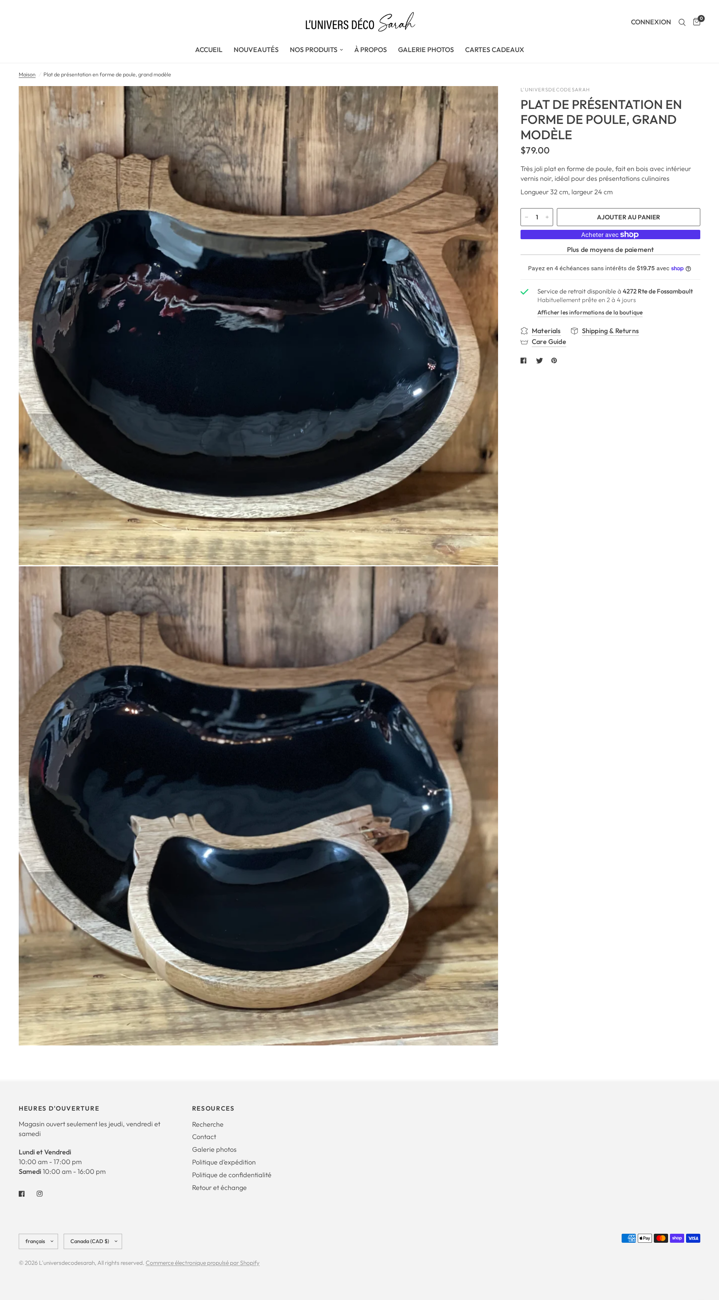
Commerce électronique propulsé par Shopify (203, 1262)
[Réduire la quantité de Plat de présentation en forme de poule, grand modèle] (526, 217)
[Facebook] (27, 1193)
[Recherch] (682, 22)
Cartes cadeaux (494, 49)
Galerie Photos (426, 49)
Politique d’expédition (224, 1162)
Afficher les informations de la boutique (590, 312)
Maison (27, 74)
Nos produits (313, 49)
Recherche (208, 1124)
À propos (370, 49)
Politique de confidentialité (231, 1174)
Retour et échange (219, 1187)
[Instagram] (45, 1193)
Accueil (208, 49)
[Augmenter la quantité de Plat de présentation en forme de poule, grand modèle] (547, 217)
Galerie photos (214, 1149)
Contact (204, 1136)
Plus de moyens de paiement (610, 249)
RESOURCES (213, 1108)
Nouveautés (256, 49)
